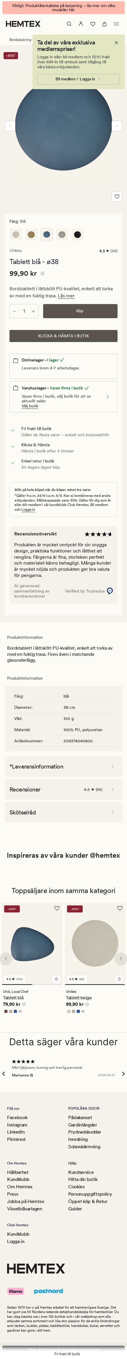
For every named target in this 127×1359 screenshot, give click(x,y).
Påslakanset (80, 1117)
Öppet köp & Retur (88, 1201)
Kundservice (81, 1172)
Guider (75, 1209)
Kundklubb (18, 1179)
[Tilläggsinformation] (41, 274)
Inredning (78, 1139)
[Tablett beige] (16, 234)
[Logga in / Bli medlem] (81, 24)
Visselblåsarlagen (24, 1209)
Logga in (28, 509)
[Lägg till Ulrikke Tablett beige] (119, 979)
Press (12, 1194)
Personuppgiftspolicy (90, 1194)
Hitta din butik (82, 1179)
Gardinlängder (82, 1125)
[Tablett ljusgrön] (62, 234)
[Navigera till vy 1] (17, 984)
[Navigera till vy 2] (47, 984)
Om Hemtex (19, 1186)
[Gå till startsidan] (23, 24)
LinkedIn (16, 1132)
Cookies (76, 1186)
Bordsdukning (20, 40)
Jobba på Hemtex (25, 1201)
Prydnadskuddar (84, 1132)
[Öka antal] (33, 311)
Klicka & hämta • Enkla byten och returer (63, 1349)
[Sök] (69, 24)
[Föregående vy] (10, 126)
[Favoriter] (93, 24)
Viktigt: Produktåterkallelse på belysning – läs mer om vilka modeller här (63, 8)
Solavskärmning (84, 1146)
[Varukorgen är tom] (104, 24)
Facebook (17, 1117)
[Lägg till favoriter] (117, 196)
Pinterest (16, 1139)
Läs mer (66, 295)
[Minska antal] (14, 311)
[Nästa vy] (117, 126)
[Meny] (116, 24)
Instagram (17, 1125)
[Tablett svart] (77, 234)
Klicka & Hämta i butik (63, 335)
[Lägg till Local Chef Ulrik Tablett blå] (56, 979)
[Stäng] (116, 42)
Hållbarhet (18, 1172)
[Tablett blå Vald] (47, 234)
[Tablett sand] (31, 234)
